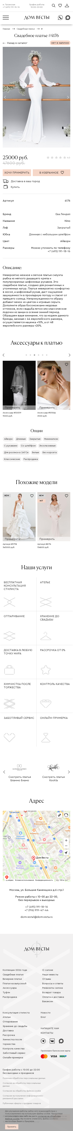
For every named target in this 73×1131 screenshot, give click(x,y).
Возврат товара (51, 992)
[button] (5, 97)
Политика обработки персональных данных (24, 1078)
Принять (11, 1127)
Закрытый (63, 227)
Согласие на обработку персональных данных (22, 1084)
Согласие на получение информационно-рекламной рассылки (23, 1097)
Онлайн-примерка (54, 718)
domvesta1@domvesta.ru (37, 917)
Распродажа (10, 997)
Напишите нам (50, 1028)
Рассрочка (9, 1035)
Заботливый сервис (19, 718)
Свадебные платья (13, 974)
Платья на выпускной (14, 983)
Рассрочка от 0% (52, 650)
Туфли (6, 992)
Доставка (8, 1030)
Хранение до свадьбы (49, 618)
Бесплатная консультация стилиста (15, 585)
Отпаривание (14, 616)
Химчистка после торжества (17, 686)
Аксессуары (10, 988)
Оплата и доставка (53, 997)
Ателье (45, 582)
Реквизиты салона (52, 988)
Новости (45, 1013)
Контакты (47, 1033)
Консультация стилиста (16, 1013)
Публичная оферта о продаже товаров (22, 1103)
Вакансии (47, 1001)
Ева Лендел (63, 214)
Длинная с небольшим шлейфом (49, 234)
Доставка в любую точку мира (18, 652)
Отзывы (46, 979)
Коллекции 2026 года (15, 970)
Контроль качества (55, 684)
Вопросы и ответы (52, 983)
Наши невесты (50, 974)
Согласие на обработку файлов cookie (22, 1091)
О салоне (47, 970)
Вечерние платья (12, 979)
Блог (43, 1017)
